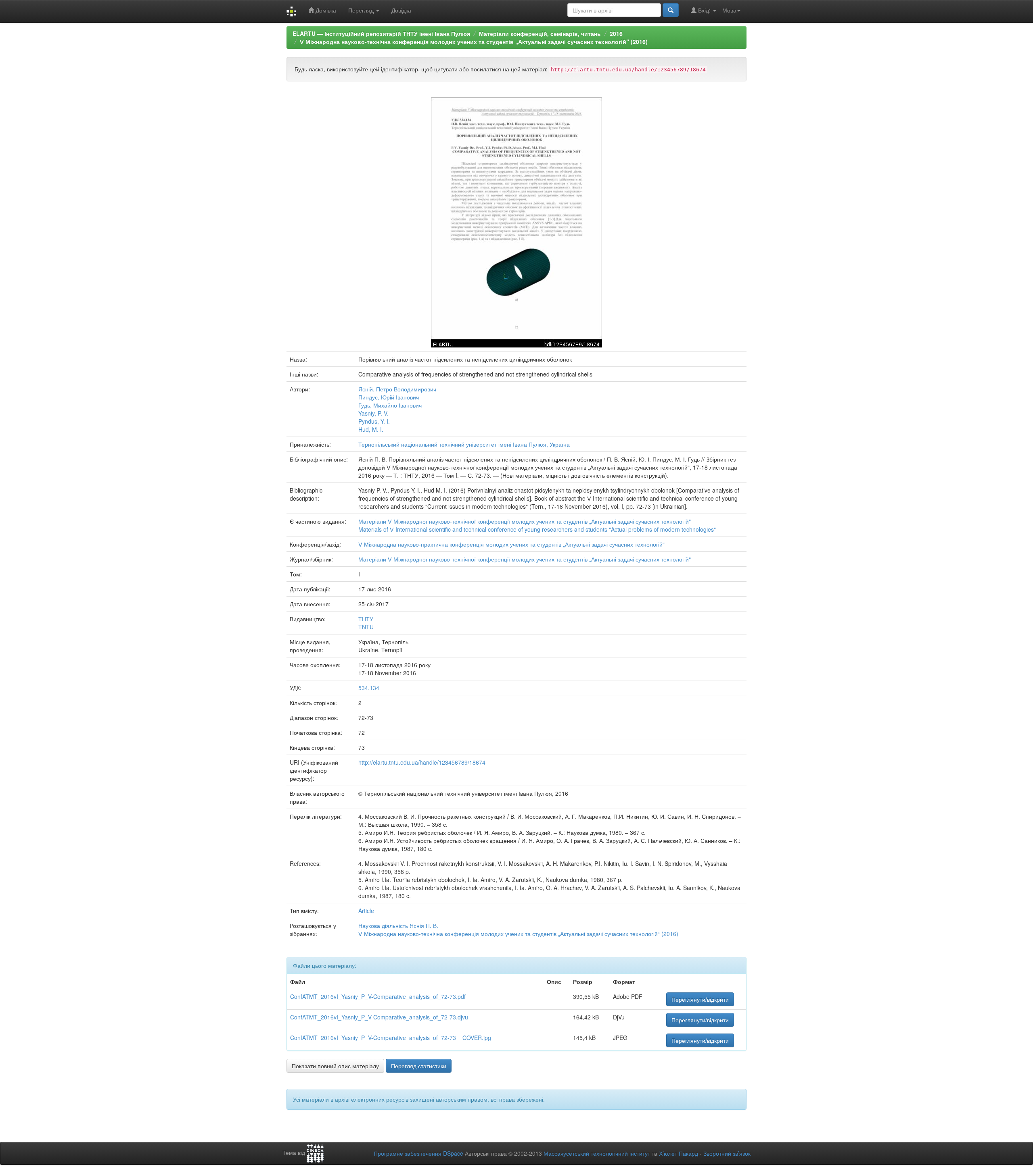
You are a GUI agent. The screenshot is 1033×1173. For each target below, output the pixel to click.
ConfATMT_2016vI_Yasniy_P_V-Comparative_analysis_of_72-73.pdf (378, 996)
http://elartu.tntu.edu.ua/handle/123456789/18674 (421, 762)
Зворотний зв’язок (727, 1153)
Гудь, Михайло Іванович (390, 405)
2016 (616, 33)
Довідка (401, 10)
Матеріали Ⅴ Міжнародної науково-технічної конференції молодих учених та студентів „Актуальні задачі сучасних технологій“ (524, 521)
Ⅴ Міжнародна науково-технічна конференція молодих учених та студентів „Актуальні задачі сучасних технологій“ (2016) (474, 41)
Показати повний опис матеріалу (335, 1066)
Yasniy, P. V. (373, 413)
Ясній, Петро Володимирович (397, 389)
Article (366, 911)
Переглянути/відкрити (700, 999)
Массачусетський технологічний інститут (597, 1153)
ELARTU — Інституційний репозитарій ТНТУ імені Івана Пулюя (381, 33)
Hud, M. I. (370, 429)
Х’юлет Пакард (678, 1153)
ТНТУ (365, 619)
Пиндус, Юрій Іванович (388, 397)
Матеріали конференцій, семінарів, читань (540, 33)
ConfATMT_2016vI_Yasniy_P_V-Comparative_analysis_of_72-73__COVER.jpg (390, 1038)
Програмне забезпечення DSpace (418, 1153)
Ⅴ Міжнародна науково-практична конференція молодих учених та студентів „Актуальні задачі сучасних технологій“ (511, 544)
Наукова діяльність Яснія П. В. (398, 925)
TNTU (366, 627)
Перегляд (361, 10)
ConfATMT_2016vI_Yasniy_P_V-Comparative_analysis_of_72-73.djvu (379, 1017)
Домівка (325, 10)
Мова (729, 10)
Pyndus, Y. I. (374, 421)
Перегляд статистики (418, 1066)
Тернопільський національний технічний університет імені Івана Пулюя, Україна (464, 444)
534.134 (368, 688)
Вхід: (704, 10)
